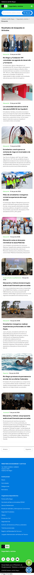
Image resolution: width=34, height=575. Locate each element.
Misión (3, 480)
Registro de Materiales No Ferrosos (11, 531)
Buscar (28, 13)
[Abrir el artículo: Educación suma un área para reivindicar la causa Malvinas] (17, 225)
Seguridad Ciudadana (7, 512)
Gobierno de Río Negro (8, 19)
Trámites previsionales (7, 528)
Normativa (4, 489)
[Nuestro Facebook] (3, 559)
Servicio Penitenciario (7, 505)
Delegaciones (5, 486)
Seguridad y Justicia (22, 19)
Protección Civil (5, 518)
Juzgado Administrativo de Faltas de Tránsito (14, 534)
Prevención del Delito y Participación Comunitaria (15, 508)
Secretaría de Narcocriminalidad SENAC (13, 502)
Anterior (5, 449)
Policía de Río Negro (7, 499)
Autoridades (5, 483)
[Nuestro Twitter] (8, 559)
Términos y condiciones (19, 567)
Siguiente (28, 449)
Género (3, 515)
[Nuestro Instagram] (13, 559)
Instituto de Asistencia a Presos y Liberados (14, 525)
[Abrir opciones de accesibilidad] (29, 562)
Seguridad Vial (5, 521)
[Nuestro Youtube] (17, 559)
